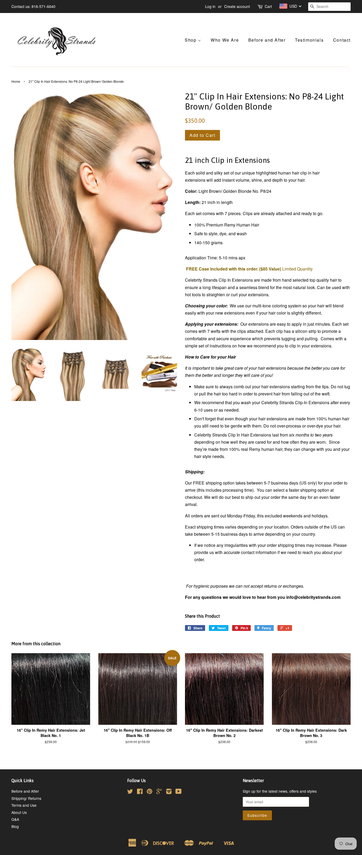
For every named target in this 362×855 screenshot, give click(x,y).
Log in (210, 6)
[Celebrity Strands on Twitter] (130, 792)
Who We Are (225, 40)
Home (15, 81)
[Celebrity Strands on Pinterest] (149, 792)
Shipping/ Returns (26, 798)
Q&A (15, 819)
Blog (15, 826)
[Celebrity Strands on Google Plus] (159, 792)
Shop (191, 40)
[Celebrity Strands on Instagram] (169, 792)
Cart (268, 6)
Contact (342, 40)
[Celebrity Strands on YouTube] (178, 792)
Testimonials (309, 40)
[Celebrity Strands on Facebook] (140, 792)
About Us (19, 812)
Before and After (267, 40)
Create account (237, 6)
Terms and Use (24, 805)
